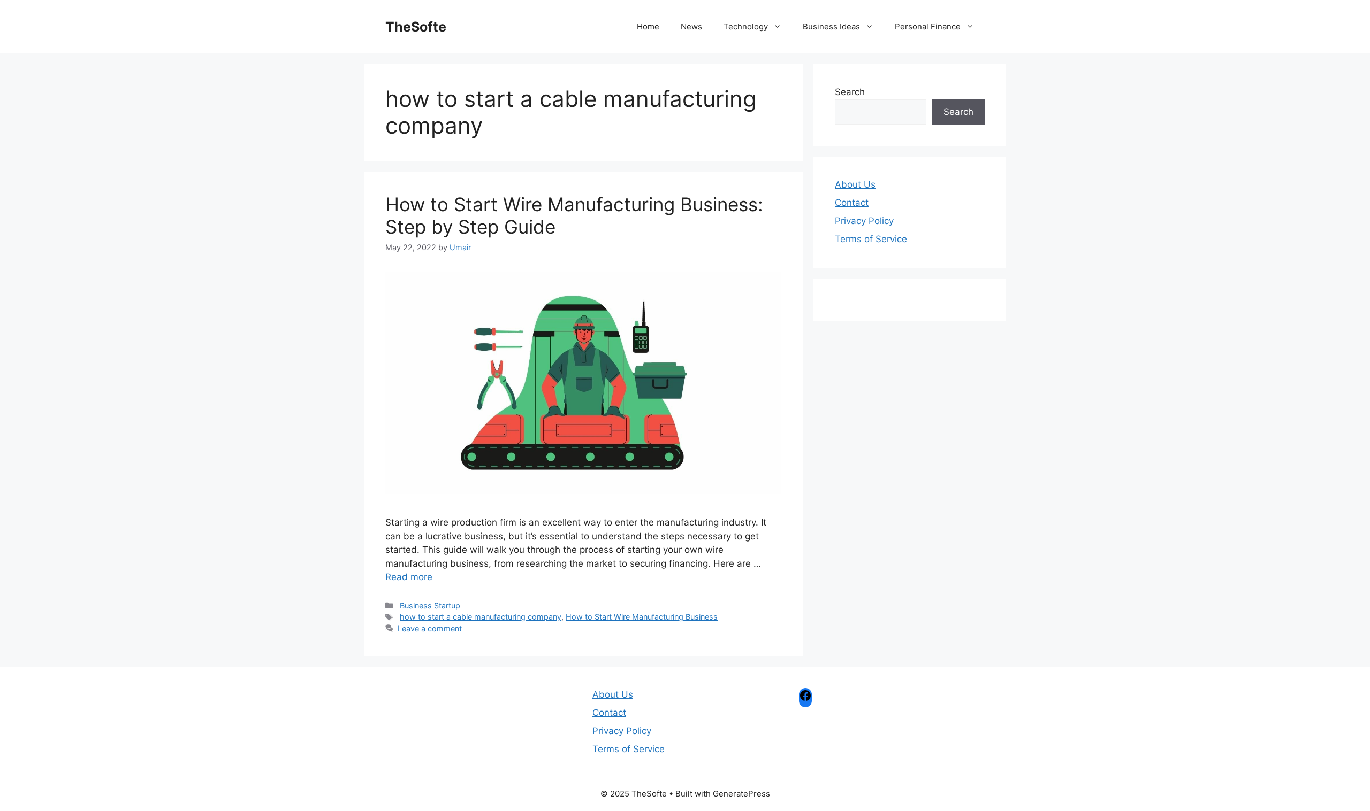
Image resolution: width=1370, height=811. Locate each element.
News (691, 26)
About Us (855, 184)
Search (850, 92)
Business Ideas (831, 26)
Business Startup (430, 605)
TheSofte (415, 27)
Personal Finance (928, 26)
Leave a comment (430, 628)
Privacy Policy (864, 220)
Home (648, 26)
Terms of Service (871, 239)
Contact (852, 202)
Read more (408, 576)
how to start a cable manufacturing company (480, 616)
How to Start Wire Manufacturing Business (642, 616)
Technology (746, 26)
